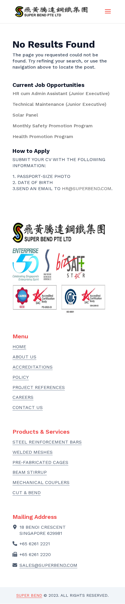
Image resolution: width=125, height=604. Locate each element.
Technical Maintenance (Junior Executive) (59, 104)
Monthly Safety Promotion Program (52, 125)
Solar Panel (25, 115)
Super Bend (29, 595)
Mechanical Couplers (40, 482)
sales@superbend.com (48, 565)
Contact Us (27, 407)
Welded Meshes (32, 452)
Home (19, 346)
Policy (20, 377)
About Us (24, 357)
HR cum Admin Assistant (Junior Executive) (61, 93)
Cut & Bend (26, 492)
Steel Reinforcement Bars (47, 442)
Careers (22, 397)
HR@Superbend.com (86, 188)
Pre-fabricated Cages (40, 462)
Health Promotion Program (42, 136)
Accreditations (32, 367)
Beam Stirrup (29, 472)
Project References (38, 387)
